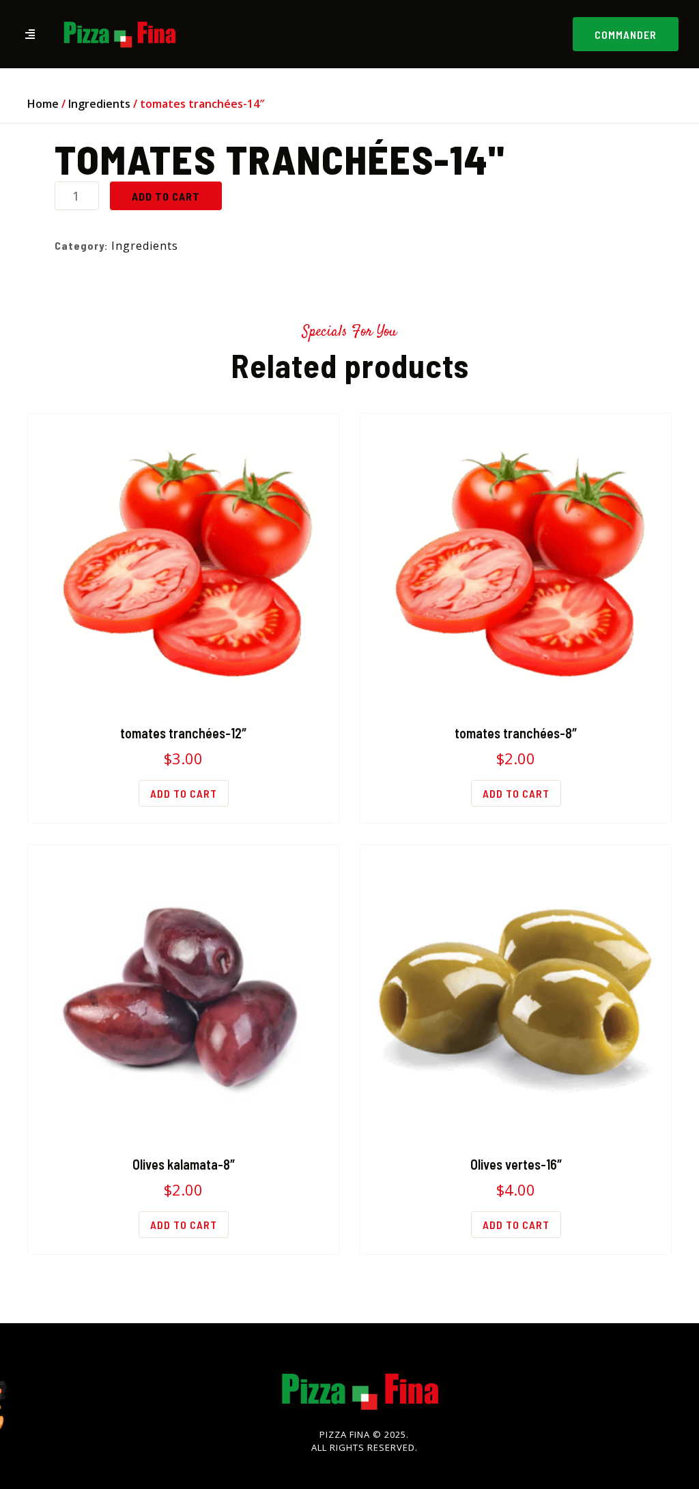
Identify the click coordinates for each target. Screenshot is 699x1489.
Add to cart (166, 196)
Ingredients (99, 103)
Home (43, 103)
